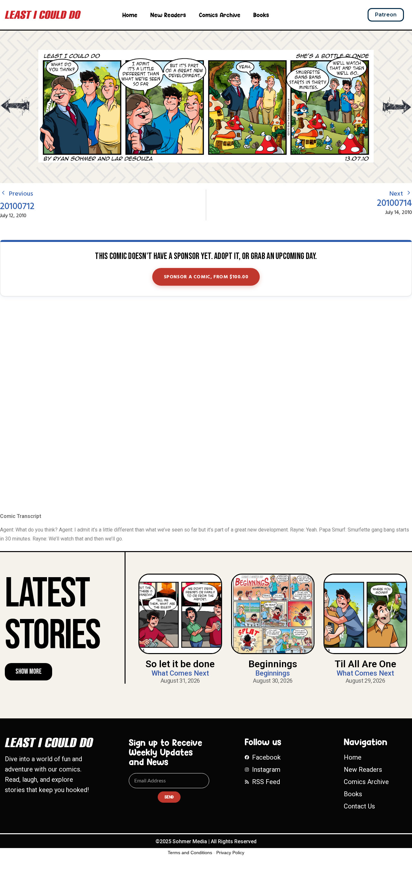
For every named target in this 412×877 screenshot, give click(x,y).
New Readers (168, 15)
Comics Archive (219, 15)
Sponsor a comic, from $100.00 (206, 277)
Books (261, 15)
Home (129, 15)
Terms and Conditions (190, 852)
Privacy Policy (230, 852)
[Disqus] (206, 405)
